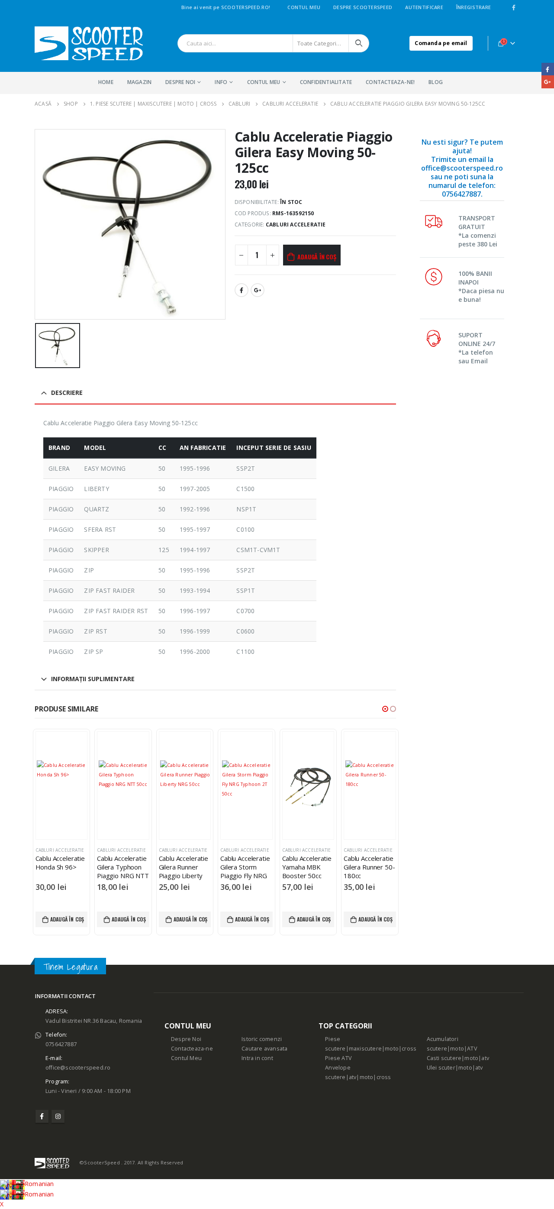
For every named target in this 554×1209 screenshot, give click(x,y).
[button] (385, 709)
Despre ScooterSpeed (362, 7)
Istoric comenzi (262, 1039)
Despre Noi (186, 1039)
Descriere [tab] (67, 392)
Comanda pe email (441, 43)
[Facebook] (513, 7)
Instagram (58, 1116)
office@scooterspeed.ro (77, 1067)
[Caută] (359, 43)
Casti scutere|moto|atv (458, 1058)
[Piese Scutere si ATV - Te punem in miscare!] (89, 43)
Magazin (139, 82)
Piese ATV (338, 1058)
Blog (435, 82)
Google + (257, 290)
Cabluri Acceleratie (296, 224)
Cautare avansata (264, 1048)
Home (105, 82)
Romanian (39, 1184)
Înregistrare (473, 7)
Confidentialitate (326, 82)
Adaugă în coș (316, 256)
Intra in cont (257, 1058)
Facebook (241, 290)
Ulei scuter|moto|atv (455, 1067)
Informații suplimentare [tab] (93, 679)
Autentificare (424, 7)
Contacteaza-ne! (390, 82)
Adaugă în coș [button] (67, 919)
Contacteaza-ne (192, 1048)
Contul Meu (303, 7)
